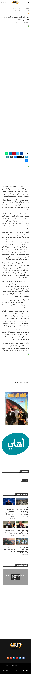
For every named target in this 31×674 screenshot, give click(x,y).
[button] (5, 577)
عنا (17, 670)
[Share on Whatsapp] (6, 153)
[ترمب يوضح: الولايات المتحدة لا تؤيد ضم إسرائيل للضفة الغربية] (22, 524)
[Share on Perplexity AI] (7, 157)
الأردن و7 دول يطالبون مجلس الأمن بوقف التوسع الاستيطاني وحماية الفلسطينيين (22, 511)
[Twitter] (5, 2)
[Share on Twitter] (17, 153)
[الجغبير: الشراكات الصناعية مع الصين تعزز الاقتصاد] (9, 524)
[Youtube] (1, 2)
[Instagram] (3, 2)
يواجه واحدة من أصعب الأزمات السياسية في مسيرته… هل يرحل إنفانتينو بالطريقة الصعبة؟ (10, 512)
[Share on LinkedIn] (10, 153)
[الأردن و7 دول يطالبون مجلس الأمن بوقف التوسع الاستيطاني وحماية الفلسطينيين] (22, 502)
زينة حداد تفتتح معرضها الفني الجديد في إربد (9, 549)
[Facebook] (8, 2)
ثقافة (16, 8)
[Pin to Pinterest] (14, 153)
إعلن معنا (5, 670)
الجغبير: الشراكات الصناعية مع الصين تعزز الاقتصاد (10, 532)
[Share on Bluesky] (15, 157)
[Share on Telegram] (26, 157)
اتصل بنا (12, 670)
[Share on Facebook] (21, 153)
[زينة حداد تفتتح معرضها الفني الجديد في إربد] (9, 541)
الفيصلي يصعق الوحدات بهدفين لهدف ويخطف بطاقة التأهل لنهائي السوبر (22, 550)
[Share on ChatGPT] (11, 157)
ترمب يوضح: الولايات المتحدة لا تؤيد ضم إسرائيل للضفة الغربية (22, 532)
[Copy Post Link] (22, 157)
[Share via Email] (26, 160)
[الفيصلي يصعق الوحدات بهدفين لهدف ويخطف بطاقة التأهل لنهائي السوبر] (22, 541)
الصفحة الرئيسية (25, 8)
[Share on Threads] (19, 157)
